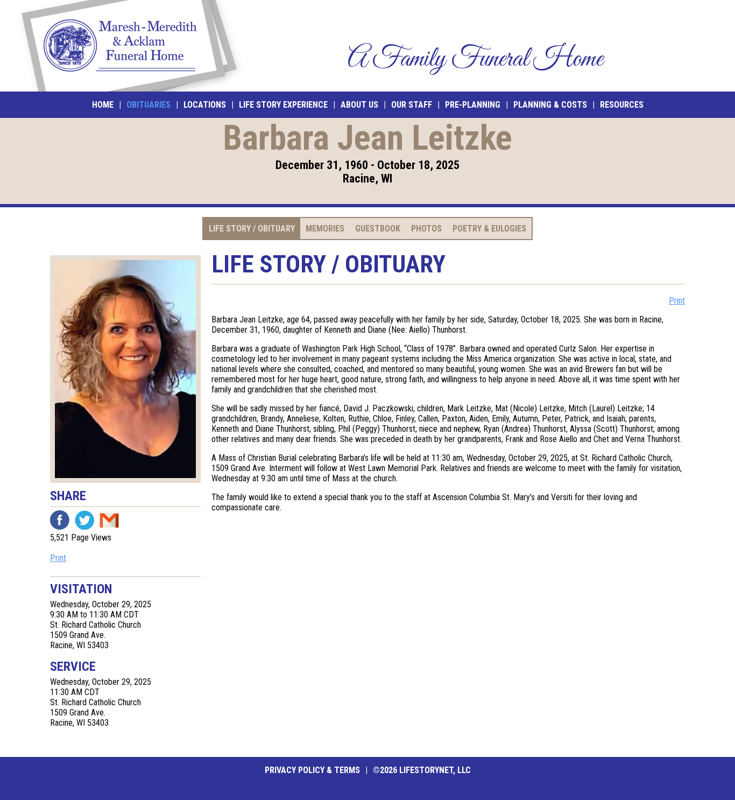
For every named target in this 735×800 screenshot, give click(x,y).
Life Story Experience (283, 105)
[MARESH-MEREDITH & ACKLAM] (129, 46)
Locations (204, 105)
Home (103, 105)
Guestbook (377, 228)
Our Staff (411, 105)
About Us (359, 105)
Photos (426, 228)
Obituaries (148, 105)
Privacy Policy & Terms (312, 770)
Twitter (84, 520)
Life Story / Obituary (252, 228)
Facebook (59, 520)
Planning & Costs (550, 105)
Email (109, 520)
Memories (325, 228)
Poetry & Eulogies (489, 228)
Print (58, 558)
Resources (622, 105)
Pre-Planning (472, 105)
